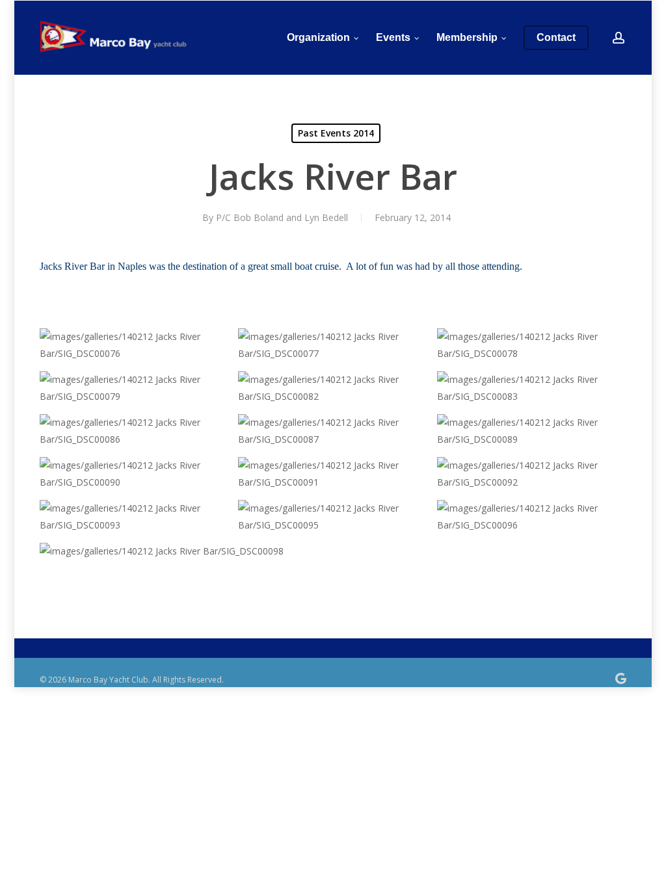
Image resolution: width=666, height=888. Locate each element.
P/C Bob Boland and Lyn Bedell (282, 217)
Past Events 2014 (336, 133)
